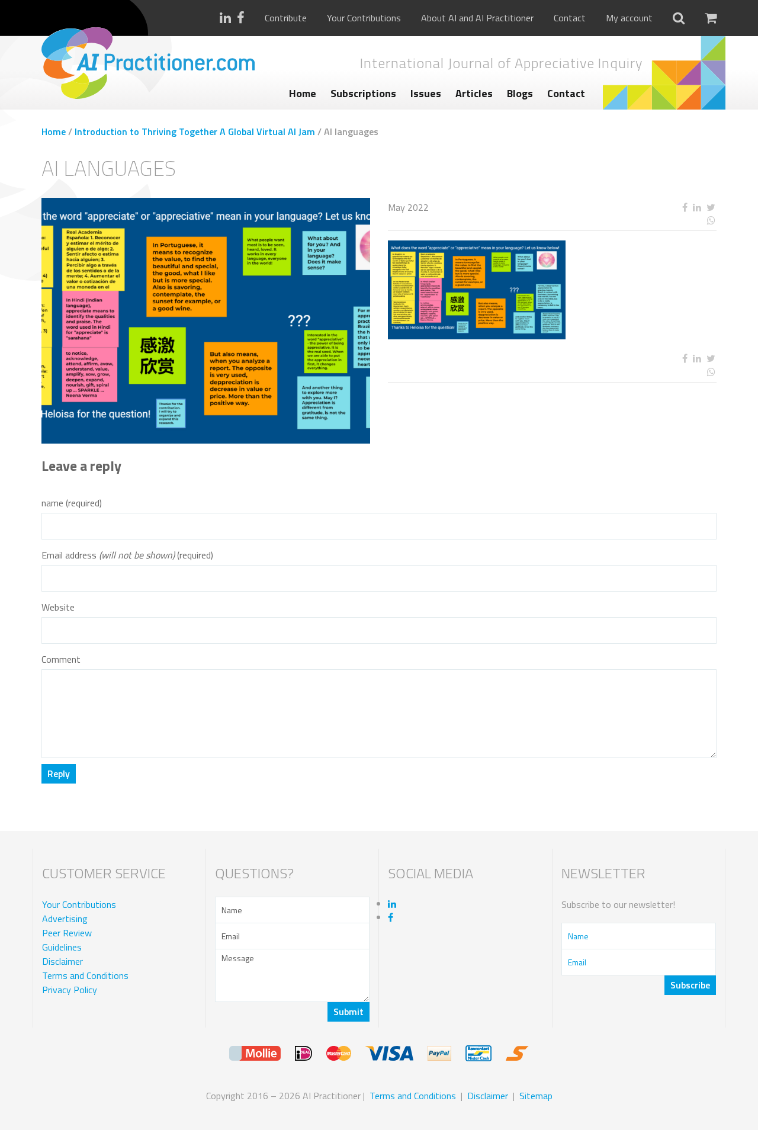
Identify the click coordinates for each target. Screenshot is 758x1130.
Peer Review (67, 933)
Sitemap (536, 1096)
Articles (474, 93)
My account (629, 18)
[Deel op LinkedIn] (696, 207)
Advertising (65, 918)
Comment (61, 659)
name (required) (71, 503)
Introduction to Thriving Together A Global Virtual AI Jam (195, 131)
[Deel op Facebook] (684, 207)
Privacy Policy (69, 990)
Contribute (286, 18)
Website (58, 607)
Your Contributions (364, 18)
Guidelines (62, 947)
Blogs (520, 93)
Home (302, 93)
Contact (570, 18)
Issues (425, 93)
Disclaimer (62, 961)
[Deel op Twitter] (711, 207)
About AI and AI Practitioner (477, 18)
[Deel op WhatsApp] (668, 220)
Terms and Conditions (85, 975)
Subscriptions (363, 93)
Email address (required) (127, 555)
